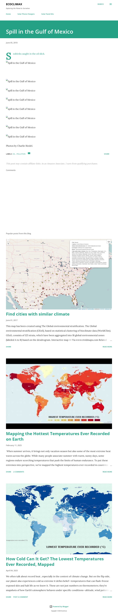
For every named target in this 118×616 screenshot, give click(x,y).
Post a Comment (20, 597)
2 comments (18, 472)
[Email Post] (29, 154)
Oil (14, 154)
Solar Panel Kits (47, 14)
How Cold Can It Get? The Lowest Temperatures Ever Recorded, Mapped (55, 561)
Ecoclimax (14, 4)
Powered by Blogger (60, 606)
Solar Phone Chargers (26, 14)
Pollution (21, 154)
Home (8, 14)
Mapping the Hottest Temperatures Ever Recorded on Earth (58, 436)
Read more (107, 347)
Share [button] (106, 154)
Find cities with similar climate (37, 314)
